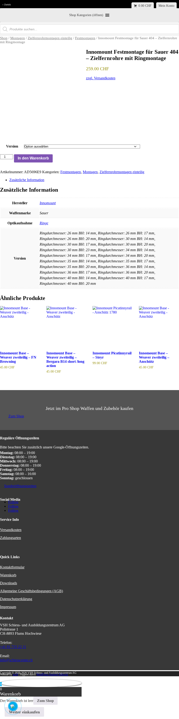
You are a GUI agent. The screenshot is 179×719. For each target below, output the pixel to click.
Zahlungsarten (10, 538)
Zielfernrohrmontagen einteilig (50, 38)
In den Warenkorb (33, 158)
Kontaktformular (12, 567)
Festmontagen (85, 38)
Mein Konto (166, 5)
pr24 (15, 674)
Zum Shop (16, 416)
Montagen (17, 38)
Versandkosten (10, 530)
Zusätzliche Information (26, 180)
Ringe (44, 223)
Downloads (8, 583)
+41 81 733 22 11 (13, 647)
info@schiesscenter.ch (16, 660)
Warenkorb (8, 575)
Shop (3, 38)
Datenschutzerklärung (16, 599)
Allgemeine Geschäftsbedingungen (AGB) (31, 591)
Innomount (48, 203)
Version (12, 146)
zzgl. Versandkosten (100, 78)
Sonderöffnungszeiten (20, 486)
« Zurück (6, 4)
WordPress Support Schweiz (52, 674)
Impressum (8, 607)
